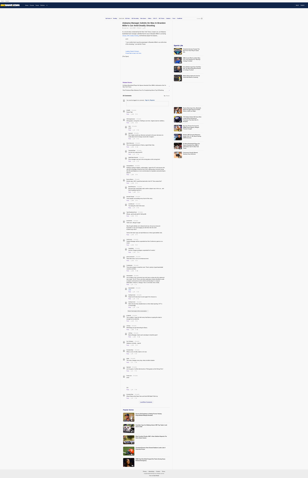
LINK (129, 290)
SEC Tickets (161, 18)
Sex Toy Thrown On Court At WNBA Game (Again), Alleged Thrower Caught (191, 127)
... (47, 5)
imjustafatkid (129, 275)
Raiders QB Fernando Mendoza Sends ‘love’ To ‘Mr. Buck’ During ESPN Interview (192, 136)
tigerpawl (130, 133)
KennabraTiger (129, 350)
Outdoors (168, 18)
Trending (115, 18)
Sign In (2, 1)
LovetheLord (131, 204)
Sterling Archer (131, 295)
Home (26, 5)
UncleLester (129, 239)
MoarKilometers (132, 186)
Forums (32, 5)
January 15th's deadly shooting (130, 35)
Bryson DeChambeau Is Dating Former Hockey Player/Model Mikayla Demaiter (149, 414)
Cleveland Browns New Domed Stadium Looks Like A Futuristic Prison (150, 448)
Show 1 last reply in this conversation (137, 311)
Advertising (151, 471)
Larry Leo (126, 28)
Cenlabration (129, 265)
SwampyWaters (130, 165)
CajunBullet (131, 248)
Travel (173, 18)
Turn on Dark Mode (154, 475)
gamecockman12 (130, 256)
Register (7, 1)
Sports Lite (178, 46)
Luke (129, 126)
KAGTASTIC (129, 220)
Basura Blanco (129, 179)
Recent (167, 95)
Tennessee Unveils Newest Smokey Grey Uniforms (190, 153)
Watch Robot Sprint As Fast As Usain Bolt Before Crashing (191, 76)
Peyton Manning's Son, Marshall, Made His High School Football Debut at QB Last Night (192, 109)
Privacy (145, 471)
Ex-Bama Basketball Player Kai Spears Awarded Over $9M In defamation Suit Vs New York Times (191, 146)
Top (164, 95)
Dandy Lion (129, 375)
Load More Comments (146, 402)
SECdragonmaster (130, 119)
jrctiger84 (128, 315)
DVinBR (128, 110)
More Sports (143, 18)
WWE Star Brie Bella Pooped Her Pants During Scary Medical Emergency (150, 459)
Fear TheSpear (129, 341)
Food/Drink (179, 18)
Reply (127, 114)
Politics (149, 18)
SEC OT (155, 18)
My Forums (108, 18)
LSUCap (128, 325)
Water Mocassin (130, 143)
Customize (199, 18)
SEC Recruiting (135, 18)
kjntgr (127, 358)
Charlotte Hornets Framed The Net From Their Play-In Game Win (191, 50)
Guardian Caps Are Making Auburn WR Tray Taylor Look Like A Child (151, 425)
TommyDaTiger (131, 150)
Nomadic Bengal (130, 196)
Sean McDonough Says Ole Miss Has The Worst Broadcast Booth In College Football (192, 68)
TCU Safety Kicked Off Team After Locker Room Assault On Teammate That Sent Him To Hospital (192, 119)
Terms (163, 471)
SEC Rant (127, 18)
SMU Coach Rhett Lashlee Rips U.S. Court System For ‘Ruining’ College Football (191, 59)
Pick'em (42, 5)
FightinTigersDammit (133, 157)
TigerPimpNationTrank (131, 212)
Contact (158, 471)
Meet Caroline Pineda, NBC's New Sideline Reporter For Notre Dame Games (151, 437)
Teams (37, 5)
